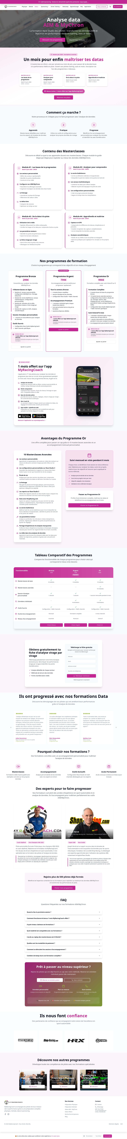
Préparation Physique (71, 1104)
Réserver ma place (63, 97)
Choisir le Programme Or (89, 505)
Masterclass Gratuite (77, 40)
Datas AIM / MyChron (71, 1109)
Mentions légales (114, 1124)
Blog (66, 1116)
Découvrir (34, 1086)
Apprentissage (74, 6)
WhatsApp (100, 1107)
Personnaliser (89, 1136)
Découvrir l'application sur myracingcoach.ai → (32, 420)
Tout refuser (98, 1136)
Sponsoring (44, 6)
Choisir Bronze (51, 625)
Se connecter (118, 6)
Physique (24, 6)
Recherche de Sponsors (72, 1114)
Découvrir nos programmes (52, 40)
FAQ (81, 6)
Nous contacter (101, 6)
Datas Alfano (68, 1112)
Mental (31, 6)
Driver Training (55, 6)
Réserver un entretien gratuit (50, 980)
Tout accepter (107, 1136)
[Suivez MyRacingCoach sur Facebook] (5, 1114)
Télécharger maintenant (83, 676)
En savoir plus (55, 1136)
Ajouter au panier (26, 347)
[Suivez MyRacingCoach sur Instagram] (8, 1114)
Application (87, 6)
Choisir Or (100, 625)
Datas (36, 6)
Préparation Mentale (71, 1107)
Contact (99, 1104)
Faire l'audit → (84, 2)
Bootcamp (65, 6)
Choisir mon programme (64, 888)
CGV (121, 1124)
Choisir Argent (75, 625)
